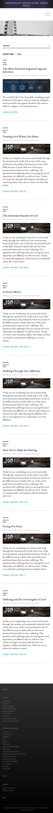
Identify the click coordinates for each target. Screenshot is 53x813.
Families (6, 737)
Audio (6, 112)
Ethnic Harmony (9, 759)
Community (7, 734)
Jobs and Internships (11, 721)
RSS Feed (30, 810)
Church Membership (11, 746)
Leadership (7, 713)
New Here (6, 701)
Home (5, 689)
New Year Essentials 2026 (16, 76)
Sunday (6, 704)
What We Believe (9, 708)
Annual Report (8, 711)
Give (4, 798)
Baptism (6, 744)
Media (5, 76)
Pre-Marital (7, 764)
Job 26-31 (24, 425)
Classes (5, 732)
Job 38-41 (24, 267)
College (6, 766)
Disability (6, 769)
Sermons (28, 76)
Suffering (5, 140)
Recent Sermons (9, 788)
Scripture (8, 54)
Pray (4, 739)
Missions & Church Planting (14, 754)
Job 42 (22, 191)
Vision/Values (8, 706)
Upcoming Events (10, 718)
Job (10, 140)
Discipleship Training (11, 751)
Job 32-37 (24, 346)
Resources (6, 749)
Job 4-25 (23, 502)
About (5, 698)
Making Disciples (10, 728)
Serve (5, 741)
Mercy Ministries (9, 756)
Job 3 (22, 575)
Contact (6, 716)
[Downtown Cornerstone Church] (16, 14)
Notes (14, 112)
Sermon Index (8, 790)
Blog (5, 776)
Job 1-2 (22, 654)
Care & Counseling (10, 761)
